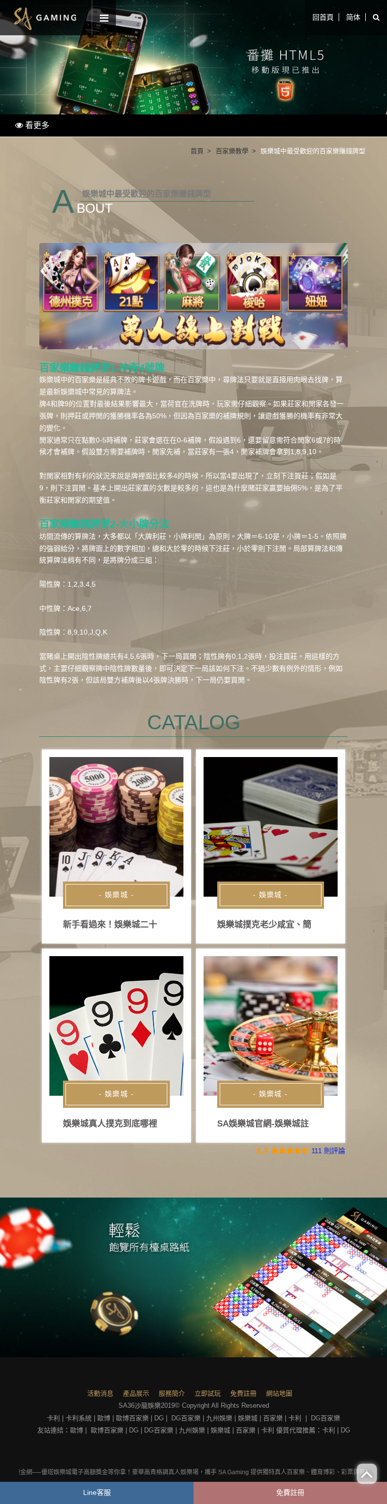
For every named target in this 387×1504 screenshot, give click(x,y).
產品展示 (136, 1393)
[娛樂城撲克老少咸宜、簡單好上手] (271, 827)
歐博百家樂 (132, 1418)
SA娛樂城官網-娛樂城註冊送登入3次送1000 (300, 1124)
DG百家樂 (186, 1418)
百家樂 (198, 379)
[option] (193, 57)
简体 (353, 17)
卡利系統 (79, 1418)
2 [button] (193, 104)
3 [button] (209, 104)
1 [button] (178, 104)
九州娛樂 (219, 1418)
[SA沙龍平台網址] (193, 57)
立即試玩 (208, 1393)
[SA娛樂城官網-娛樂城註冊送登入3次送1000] (271, 1026)
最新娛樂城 (64, 392)
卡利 (53, 1418)
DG (159, 1418)
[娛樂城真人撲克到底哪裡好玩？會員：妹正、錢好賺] (116, 1026)
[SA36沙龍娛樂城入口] (46, 17)
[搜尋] (376, 18)
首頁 (197, 151)
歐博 (103, 1418)
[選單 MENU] (104, 18)
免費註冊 (243, 1393)
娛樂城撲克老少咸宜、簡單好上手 (281, 924)
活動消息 (100, 1393)
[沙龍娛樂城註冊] (193, 1277)
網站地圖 (279, 1393)
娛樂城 (247, 1418)
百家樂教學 (232, 151)
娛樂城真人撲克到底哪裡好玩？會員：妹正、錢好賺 (161, 1124)
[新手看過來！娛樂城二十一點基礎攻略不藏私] (116, 827)
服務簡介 (172, 1393)
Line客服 (97, 1492)
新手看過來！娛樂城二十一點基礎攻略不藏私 (148, 924)
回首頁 (323, 17)
